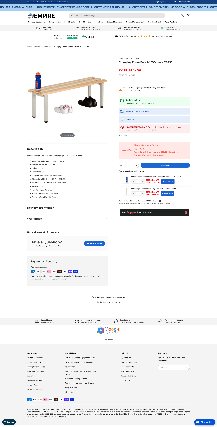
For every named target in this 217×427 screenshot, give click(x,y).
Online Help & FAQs (35, 362)
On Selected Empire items (132, 29)
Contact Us (125, 380)
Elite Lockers (123, 58)
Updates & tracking (88, 322)
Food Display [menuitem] (70, 22)
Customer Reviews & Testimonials (79, 362)
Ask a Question (95, 243)
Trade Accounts (127, 367)
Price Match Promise (35, 371)
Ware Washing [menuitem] (170, 22)
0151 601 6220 (184, 2)
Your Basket (70, 367)
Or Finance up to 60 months (90, 29)
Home (29, 46)
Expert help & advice (172, 322)
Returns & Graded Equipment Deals (80, 358)
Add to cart (165, 165)
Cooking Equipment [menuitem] (37, 22)
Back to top (108, 340)
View (127, 181)
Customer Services (35, 358)
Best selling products (43, 46)
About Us (69, 392)
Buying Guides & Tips (36, 367)
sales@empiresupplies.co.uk (164, 2)
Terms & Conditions (35, 389)
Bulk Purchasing (127, 371)
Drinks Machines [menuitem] (114, 22)
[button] (108, 301)
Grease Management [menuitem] (134, 22)
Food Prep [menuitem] (99, 22)
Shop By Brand (71, 387)
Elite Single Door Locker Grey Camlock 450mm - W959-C (155, 188)
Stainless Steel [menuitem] (154, 22)
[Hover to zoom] (67, 97)
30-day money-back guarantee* (132, 322)
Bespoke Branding (128, 376)
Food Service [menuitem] (85, 22)
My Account (126, 358)
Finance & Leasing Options (76, 378)
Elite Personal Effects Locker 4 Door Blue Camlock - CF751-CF (157, 176)
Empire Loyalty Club (129, 362)
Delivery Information (35, 380)
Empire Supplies (39, 409)
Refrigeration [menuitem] (55, 22)
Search (30, 376)
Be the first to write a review (108, 302)
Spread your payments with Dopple (79, 383)
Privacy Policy (33, 385)
